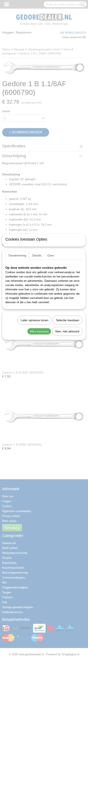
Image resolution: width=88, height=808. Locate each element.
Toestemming (17, 255)
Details (36, 255)
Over (50, 255)
